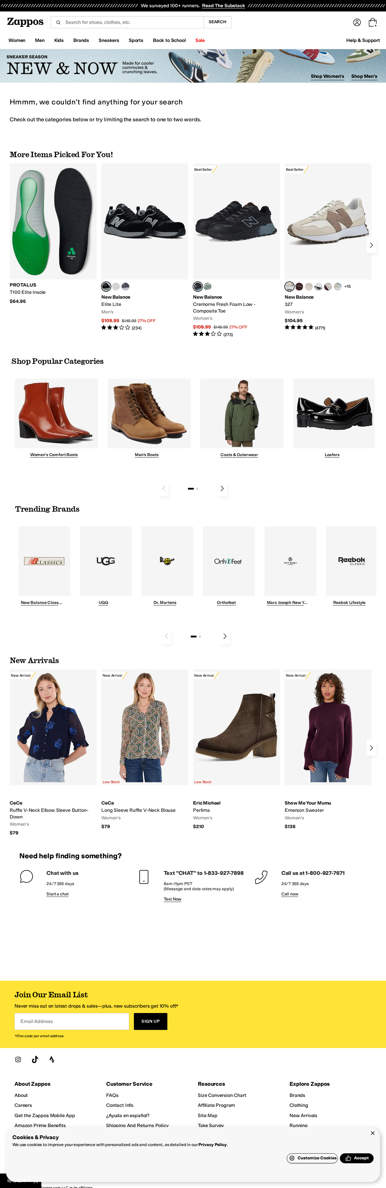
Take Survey (211, 1125)
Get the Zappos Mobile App (44, 1115)
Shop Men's (364, 76)
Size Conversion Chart (222, 1095)
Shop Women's (327, 76)
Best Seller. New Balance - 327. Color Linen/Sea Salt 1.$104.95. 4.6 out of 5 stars (328, 247)
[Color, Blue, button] (116, 286)
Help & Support (363, 40)
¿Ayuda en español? (128, 1115)
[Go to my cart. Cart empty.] (373, 22)
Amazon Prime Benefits (40, 1125)
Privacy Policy (212, 1144)
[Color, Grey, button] (125, 286)
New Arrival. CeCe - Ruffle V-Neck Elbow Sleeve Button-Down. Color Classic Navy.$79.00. (53, 752)
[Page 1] (191, 489)
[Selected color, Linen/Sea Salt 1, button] (289, 286)
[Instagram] (18, 1059)
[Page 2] (197, 489)
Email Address (36, 1021)
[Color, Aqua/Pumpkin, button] (207, 286)
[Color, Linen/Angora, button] (309, 286)
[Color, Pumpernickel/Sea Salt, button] (299, 286)
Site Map (207, 1115)
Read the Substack (223, 5)
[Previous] (164, 488)
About (21, 1095)
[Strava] (52, 1059)
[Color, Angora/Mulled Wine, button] (328, 286)
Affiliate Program (216, 1105)
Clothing (299, 1105)
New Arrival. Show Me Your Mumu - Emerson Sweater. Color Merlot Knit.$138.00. (328, 749)
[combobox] (127, 22)
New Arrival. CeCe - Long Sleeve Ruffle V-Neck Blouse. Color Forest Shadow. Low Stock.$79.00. (144, 749)
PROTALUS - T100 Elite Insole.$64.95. (53, 234)
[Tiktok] (35, 1059)
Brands (297, 1095)
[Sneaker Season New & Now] (193, 66)
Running (299, 1125)
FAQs (112, 1095)
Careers (23, 1105)
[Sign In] (357, 22)
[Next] (371, 245)
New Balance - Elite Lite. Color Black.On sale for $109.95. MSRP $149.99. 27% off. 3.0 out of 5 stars (144, 247)
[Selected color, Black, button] (106, 286)
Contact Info (119, 1105)
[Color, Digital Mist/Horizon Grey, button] (318, 286)
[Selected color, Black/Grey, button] (198, 286)
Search (217, 21)
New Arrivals (303, 1115)
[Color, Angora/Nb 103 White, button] (338, 286)
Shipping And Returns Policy (137, 1125)
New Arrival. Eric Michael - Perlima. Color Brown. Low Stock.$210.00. (236, 749)
